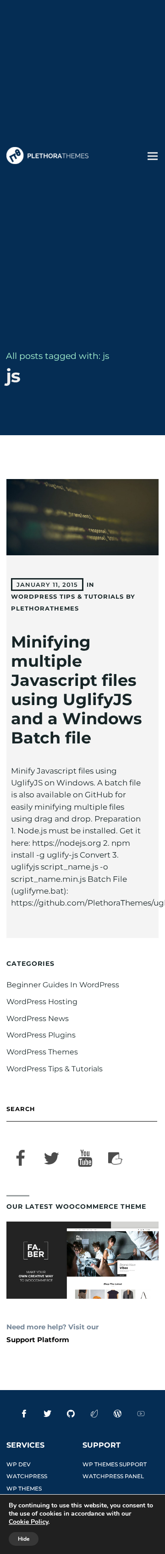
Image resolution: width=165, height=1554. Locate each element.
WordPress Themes (42, 1052)
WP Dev (18, 1464)
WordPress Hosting (41, 1001)
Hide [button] (23, 1539)
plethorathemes (45, 608)
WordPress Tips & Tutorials (67, 596)
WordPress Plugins (41, 1035)
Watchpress (26, 1476)
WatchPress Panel (113, 1476)
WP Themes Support (114, 1464)
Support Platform (37, 1340)
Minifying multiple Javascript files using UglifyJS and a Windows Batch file (76, 690)
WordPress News (37, 1018)
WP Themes (24, 1488)
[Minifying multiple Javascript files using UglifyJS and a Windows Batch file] (82, 517)
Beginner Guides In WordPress (62, 984)
